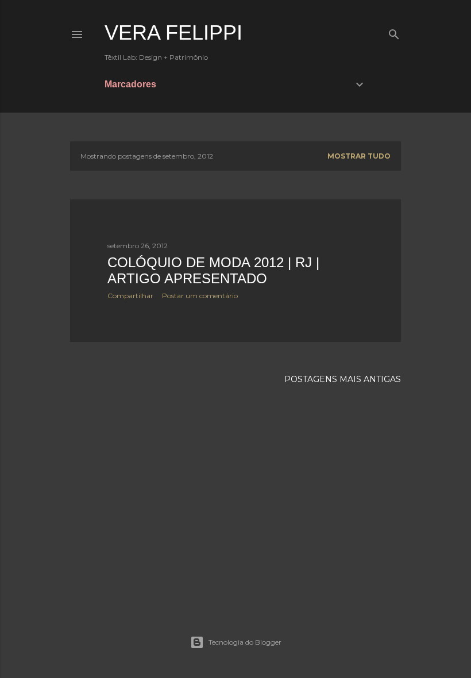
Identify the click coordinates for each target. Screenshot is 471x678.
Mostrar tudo (359, 156)
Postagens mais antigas (342, 379)
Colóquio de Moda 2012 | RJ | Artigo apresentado (213, 270)
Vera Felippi (173, 32)
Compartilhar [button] (130, 295)
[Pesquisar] (394, 32)
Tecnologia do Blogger (245, 642)
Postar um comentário (200, 295)
